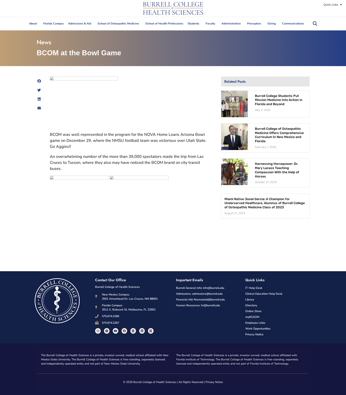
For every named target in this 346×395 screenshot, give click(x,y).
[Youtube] (115, 331)
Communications (293, 23)
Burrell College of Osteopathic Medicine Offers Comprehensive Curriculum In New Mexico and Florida (279, 135)
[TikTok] (107, 331)
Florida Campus (53, 23)
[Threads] (151, 331)
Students (193, 23)
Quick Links (331, 4)
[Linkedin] (142, 331)
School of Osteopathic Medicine (118, 23)
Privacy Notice (214, 382)
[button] (315, 23)
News (44, 42)
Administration (231, 23)
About (33, 23)
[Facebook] (124, 331)
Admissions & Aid (79, 23)
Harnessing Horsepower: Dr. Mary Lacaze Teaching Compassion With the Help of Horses (277, 170)
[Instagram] (98, 331)
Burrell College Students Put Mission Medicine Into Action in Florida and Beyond (278, 100)
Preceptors (254, 23)
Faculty (210, 23)
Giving (272, 23)
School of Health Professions (164, 23)
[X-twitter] (133, 331)
